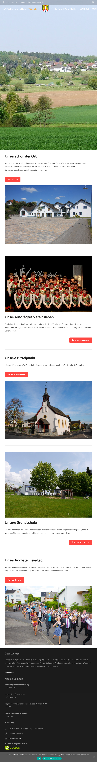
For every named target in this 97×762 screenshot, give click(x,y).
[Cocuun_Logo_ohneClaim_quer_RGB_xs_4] (31, 748)
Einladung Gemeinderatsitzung (17, 684)
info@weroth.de (15, 738)
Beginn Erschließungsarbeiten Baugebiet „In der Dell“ (26, 704)
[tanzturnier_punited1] (48, 284)
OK (39, 758)
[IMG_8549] (48, 214)
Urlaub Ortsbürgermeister (15, 694)
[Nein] (94, 757)
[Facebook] (93, 2)
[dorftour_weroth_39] (48, 485)
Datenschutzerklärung (52, 758)
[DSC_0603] (48, 410)
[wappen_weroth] (45, 8)
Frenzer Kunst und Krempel (16, 713)
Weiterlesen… (10, 672)
